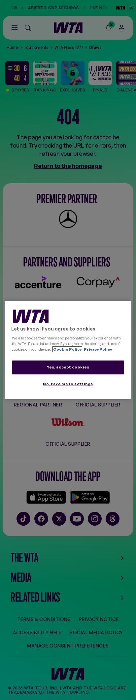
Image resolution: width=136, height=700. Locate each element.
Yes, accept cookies (68, 367)
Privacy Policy (97, 349)
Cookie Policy (67, 349)
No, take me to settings (68, 383)
